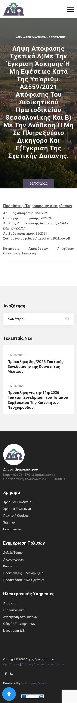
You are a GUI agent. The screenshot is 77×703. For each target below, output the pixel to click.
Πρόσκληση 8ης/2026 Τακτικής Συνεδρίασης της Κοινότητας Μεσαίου (35, 366)
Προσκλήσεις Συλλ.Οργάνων (23, 580)
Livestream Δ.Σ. (14, 631)
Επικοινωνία (12, 529)
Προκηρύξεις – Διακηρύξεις (23, 573)
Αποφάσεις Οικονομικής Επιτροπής (40, 37)
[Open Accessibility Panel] (9, 694)
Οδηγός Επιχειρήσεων (19, 624)
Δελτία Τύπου (13, 553)
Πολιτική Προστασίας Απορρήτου (43, 664)
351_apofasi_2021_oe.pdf (51, 238)
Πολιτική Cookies (16, 516)
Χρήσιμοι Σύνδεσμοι (18, 502)
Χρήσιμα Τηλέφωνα (17, 509)
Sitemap (9, 522)
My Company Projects (34, 683)
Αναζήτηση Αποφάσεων (20, 617)
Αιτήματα (9, 603)
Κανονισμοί (11, 566)
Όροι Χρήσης (11, 664)
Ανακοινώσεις (13, 559)
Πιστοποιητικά (14, 610)
